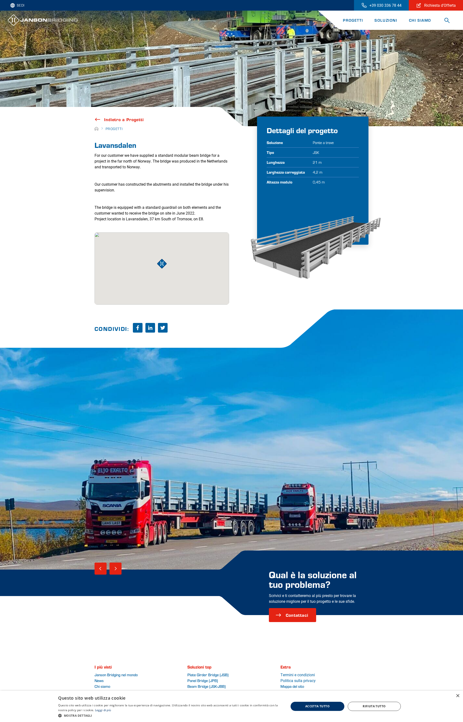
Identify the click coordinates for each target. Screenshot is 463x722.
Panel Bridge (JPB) (202, 680)
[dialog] (231, 706)
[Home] (96, 128)
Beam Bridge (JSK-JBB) (206, 686)
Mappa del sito (292, 686)
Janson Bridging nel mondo (116, 674)
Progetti (353, 20)
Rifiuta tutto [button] (374, 706)
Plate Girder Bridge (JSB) (208, 674)
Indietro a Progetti (124, 119)
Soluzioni (385, 20)
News (99, 680)
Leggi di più (103, 710)
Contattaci (297, 615)
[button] (170, 715)
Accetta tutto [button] (317, 706)
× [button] (457, 696)
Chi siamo (420, 20)
